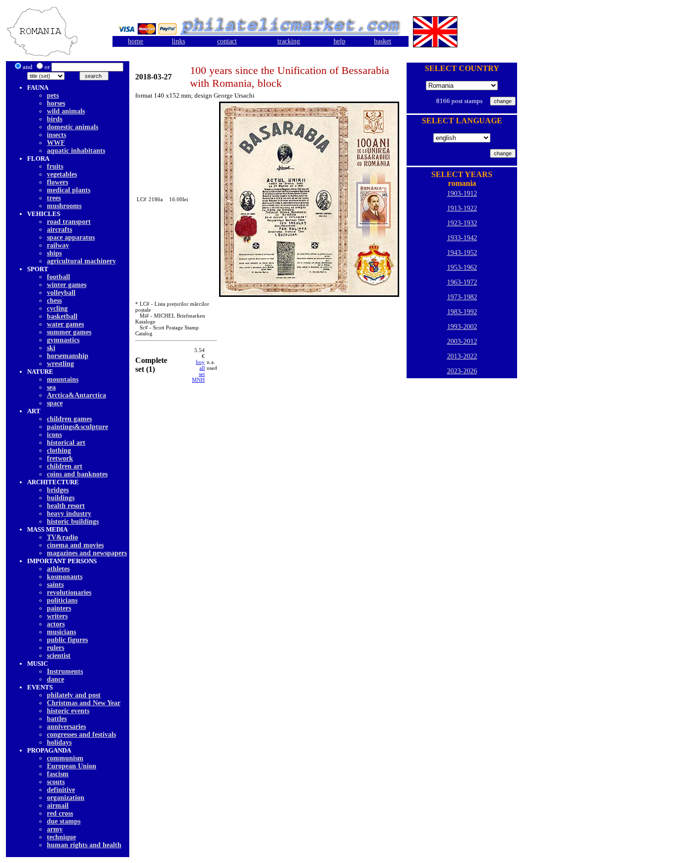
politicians (62, 600)
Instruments (65, 671)
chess (54, 300)
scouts (56, 782)
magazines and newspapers (87, 553)
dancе (55, 679)
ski (51, 348)
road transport (69, 221)
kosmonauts (64, 576)
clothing (59, 450)
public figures (67, 640)
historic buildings (73, 521)
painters (59, 608)
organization (65, 797)
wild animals (66, 111)
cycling (57, 308)
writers (57, 616)
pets (53, 95)
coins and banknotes (77, 474)
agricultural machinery (81, 261)
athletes (58, 569)
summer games (69, 332)
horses (56, 103)
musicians (61, 632)
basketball (62, 316)
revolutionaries (69, 592)
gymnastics (63, 340)
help (339, 41)
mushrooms (64, 206)
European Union (71, 766)
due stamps (63, 821)
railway (58, 245)
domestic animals (72, 127)
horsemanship (67, 356)
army (55, 829)
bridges (58, 490)
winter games (66, 284)
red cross (60, 813)
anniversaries (66, 726)
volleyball (61, 292)
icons (54, 434)
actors (56, 624)
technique (61, 837)
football (58, 277)
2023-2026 (462, 371)
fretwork (60, 458)
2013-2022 (462, 356)
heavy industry (69, 513)
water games (65, 324)
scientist (59, 655)
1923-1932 (462, 223)
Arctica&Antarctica (76, 395)
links (178, 41)
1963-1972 (462, 282)
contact (227, 41)
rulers (55, 647)
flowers (57, 182)
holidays (59, 742)
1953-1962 (462, 267)
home (135, 41)
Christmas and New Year (83, 703)
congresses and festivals (81, 734)
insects (56, 135)
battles (57, 718)
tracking (288, 41)
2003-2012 (462, 341)
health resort (66, 505)
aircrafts (59, 229)
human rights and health (84, 845)
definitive (61, 789)
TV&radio (62, 537)
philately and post (74, 695)
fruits (55, 166)
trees (54, 198)
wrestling (60, 363)
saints (55, 584)
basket (382, 41)
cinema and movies (75, 545)
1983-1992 (462, 312)
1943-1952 (462, 252)
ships (54, 253)
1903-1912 (462, 193)
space (55, 403)
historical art (66, 442)
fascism (58, 774)
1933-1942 (462, 238)
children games (69, 419)
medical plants (68, 190)
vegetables (62, 174)
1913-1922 (462, 208)
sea (51, 387)
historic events (68, 711)
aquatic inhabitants (76, 150)
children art (64, 466)
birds (54, 119)
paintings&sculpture (77, 427)
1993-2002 (462, 326)
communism (65, 758)
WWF (56, 142)
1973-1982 (462, 297)
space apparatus (71, 237)
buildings (61, 498)
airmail (58, 805)
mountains (62, 379)
